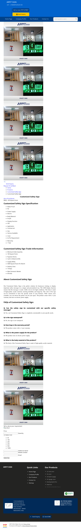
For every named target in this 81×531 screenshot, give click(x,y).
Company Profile (21, 19)
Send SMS (48, 517)
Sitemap (31, 483)
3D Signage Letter (51, 479)
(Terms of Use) (26, 524)
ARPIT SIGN (14, 3)
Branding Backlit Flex (52, 482)
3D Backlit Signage (51, 476)
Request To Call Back (10, 186)
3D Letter (49, 474)
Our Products (34, 19)
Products (10, 190)
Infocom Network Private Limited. (29, 526)
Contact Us (45, 19)
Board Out (49, 484)
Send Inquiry (22, 14)
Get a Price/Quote (9, 198)
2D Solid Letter (50, 471)
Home (9, 188)
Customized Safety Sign (14, 192)
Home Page (8, 19)
